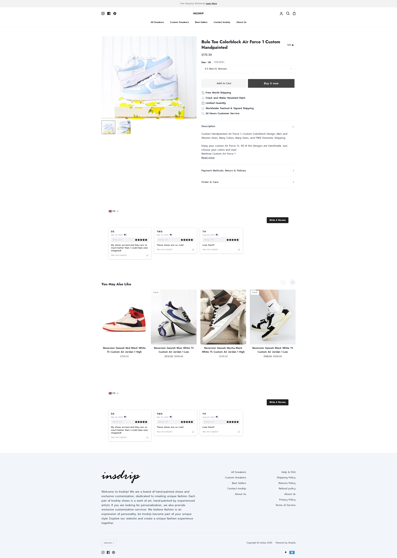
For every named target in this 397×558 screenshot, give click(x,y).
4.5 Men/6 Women (216, 69)
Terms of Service (286, 505)
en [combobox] (114, 211)
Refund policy (287, 488)
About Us (240, 494)
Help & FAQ (288, 472)
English (108, 543)
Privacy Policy (287, 500)
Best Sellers (239, 483)
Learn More (211, 3)
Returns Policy (287, 483)
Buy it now (271, 83)
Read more (208, 158)
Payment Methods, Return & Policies (223, 170)
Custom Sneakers (235, 477)
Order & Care (210, 182)
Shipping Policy (286, 477)
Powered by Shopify (286, 542)
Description (208, 126)
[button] (277, 220)
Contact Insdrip (236, 488)
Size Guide (219, 62)
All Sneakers (238, 472)
